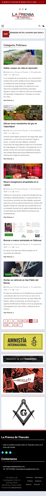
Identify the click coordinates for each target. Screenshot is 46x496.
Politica (30, 481)
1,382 (26, 321)
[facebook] (20, 9)
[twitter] (25, 9)
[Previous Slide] (39, 2)
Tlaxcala (37, 484)
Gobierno (38, 481)
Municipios (39, 477)
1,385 (6, 325)
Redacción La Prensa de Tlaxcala (16, 72)
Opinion (28, 484)
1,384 (36, 321)
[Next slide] (43, 2)
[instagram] (22, 9)
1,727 (16, 325)
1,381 (21, 321)
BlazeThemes (16, 488)
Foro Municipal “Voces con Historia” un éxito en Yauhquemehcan (20, 2)
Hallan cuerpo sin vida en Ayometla (20, 68)
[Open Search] (39, 26)
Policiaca (8, 63)
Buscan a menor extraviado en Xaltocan (23, 240)
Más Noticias (8, 100)
